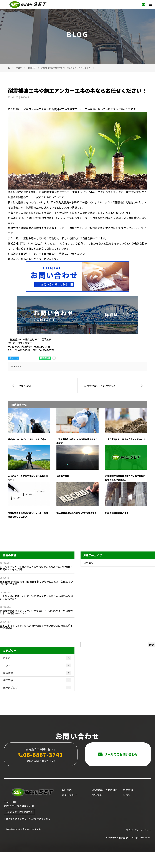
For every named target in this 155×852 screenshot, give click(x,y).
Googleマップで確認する (19, 811)
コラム (36, 665)
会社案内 (67, 790)
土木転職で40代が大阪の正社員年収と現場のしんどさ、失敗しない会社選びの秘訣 (36, 583)
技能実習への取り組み (105, 790)
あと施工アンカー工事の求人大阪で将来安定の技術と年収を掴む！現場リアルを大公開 (36, 568)
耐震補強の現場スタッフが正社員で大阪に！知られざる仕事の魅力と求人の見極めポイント (36, 612)
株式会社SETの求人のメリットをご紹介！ (28, 439)
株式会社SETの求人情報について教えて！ (76, 512)
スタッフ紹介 (69, 795)
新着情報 (36, 673)
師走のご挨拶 (62, 475)
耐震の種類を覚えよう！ (117, 512)
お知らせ (25, 97)
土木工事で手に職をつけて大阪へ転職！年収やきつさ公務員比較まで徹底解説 (36, 627)
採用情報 (97, 795)
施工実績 (36, 680)
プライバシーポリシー (138, 830)
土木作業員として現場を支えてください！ (125, 439)
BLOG (126, 795)
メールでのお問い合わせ (121, 754)
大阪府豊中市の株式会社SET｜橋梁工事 (22, 829)
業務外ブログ (36, 687)
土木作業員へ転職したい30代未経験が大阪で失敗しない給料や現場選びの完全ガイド (36, 597)
